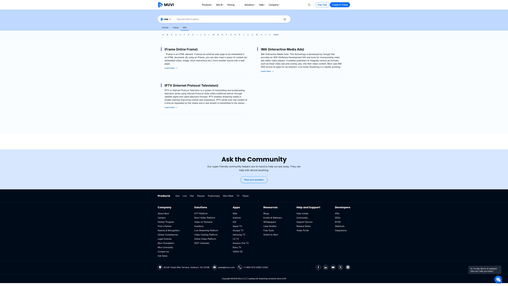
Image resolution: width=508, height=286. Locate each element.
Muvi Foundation (166, 243)
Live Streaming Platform (206, 230)
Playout (201, 196)
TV (238, 196)
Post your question (254, 179)
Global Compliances (168, 234)
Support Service (304, 222)
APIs (337, 213)
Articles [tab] (165, 27)
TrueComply (214, 196)
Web (235, 213)
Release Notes (303, 226)
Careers (161, 217)
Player (245, 196)
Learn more (170, 68)
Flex (192, 196)
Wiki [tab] (185, 27)
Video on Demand (203, 222)
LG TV (236, 239)
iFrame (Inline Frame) (181, 49)
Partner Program (166, 222)
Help (261, 4)
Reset (276, 35)
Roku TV (237, 247)
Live (185, 196)
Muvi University (165, 247)
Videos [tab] (176, 27)
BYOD (338, 222)
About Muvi (163, 213)
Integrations (341, 230)
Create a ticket (340, 4)
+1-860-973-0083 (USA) (255, 267)
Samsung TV (239, 234)
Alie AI (219, 4)
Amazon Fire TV (241, 243)
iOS (234, 222)
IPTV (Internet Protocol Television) (191, 85)
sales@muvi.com (226, 267)
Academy (199, 226)
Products (206, 4)
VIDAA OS (238, 251)
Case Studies (269, 226)
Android (237, 217)
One (177, 196)
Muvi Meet (228, 196)
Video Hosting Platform (205, 234)
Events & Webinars (272, 217)
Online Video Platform (205, 239)
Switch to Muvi (270, 234)
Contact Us (163, 251)
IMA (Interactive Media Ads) (282, 49)
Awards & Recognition (169, 230)
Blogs (266, 213)
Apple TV (237, 226)
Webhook (339, 226)
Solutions (249, 4)
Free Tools (268, 230)
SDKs (337, 217)
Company (273, 4)
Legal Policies (164, 239)
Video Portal (302, 230)
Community (302, 217)
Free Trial (322, 4)
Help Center (302, 213)
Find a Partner (165, 226)
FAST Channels (201, 243)
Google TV (238, 230)
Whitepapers (269, 222)
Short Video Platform (204, 217)
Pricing (230, 4)
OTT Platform (201, 213)
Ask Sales (162, 255)
